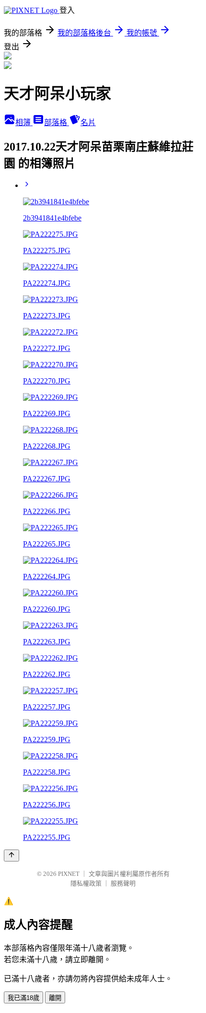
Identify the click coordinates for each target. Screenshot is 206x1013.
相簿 (24, 122)
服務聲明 (123, 883)
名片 (88, 122)
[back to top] (11, 856)
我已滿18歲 (23, 997)
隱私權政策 (86, 883)
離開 (55, 997)
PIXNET (69, 873)
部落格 (56, 122)
